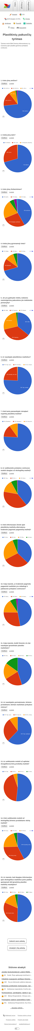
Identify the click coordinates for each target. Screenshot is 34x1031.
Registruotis (29, 6)
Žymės (27, 19)
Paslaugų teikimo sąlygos (24, 1015)
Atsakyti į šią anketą (17, 948)
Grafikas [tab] (4, 83)
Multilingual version (10, 1015)
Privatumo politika (10, 1019)
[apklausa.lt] (7, 6)
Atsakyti (14, 14)
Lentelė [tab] (11, 83)
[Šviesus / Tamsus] (17, 1028)
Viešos (15, 4)
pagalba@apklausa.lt (24, 1024)
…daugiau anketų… (17, 1008)
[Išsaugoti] (3, 117)
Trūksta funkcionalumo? (10, 1024)
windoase (8, 23)
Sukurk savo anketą (17, 941)
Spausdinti (22, 28)
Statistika (29, 23)
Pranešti (18, 23)
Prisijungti (22, 5)
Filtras (12, 28)
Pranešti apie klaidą (23, 1019)
